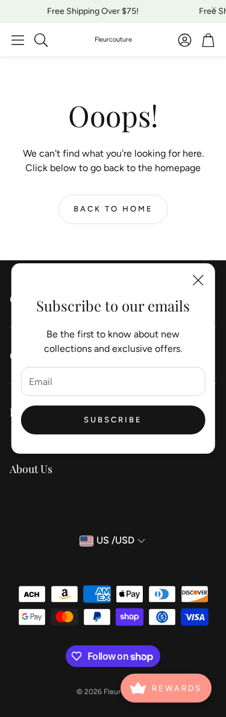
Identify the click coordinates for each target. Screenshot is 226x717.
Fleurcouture (113, 39)
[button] (18, 39)
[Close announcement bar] (214, 9)
